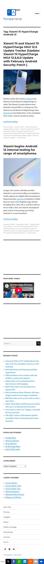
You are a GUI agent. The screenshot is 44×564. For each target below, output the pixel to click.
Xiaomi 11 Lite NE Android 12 (20, 228)
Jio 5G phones (11, 444)
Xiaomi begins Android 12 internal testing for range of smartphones (20, 149)
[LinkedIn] (25, 561)
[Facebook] (14, 561)
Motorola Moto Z (12, 492)
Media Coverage (10, 527)
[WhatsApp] (19, 561)
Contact (6, 537)
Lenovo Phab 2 (11, 483)
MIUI (31, 127)
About (5, 522)
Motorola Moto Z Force (14, 494)
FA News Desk (8, 127)
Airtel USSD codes (12, 449)
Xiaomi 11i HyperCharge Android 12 (22, 231)
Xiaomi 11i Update (9, 137)
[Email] (36, 561)
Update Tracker (8, 129)
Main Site (7, 507)
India (27, 127)
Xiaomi (16, 129)
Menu (37, 13)
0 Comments (31, 233)
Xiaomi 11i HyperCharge (19, 131)
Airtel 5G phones (12, 441)
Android (33, 224)
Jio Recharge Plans (12, 446)
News (35, 127)
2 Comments (21, 137)
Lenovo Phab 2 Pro (13, 489)
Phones (6, 512)
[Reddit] (30, 561)
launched (29, 99)
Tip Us (5, 542)
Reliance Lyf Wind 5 (13, 497)
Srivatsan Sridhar (9, 224)
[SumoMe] (41, 561)
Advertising (8, 532)
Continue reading (10, 122)
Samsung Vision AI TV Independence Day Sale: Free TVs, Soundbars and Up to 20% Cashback (22, 364)
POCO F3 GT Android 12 (22, 226)
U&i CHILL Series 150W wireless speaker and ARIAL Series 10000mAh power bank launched (21, 418)
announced (21, 199)
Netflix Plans (10, 438)
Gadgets (6, 517)
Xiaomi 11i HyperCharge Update (15, 135)
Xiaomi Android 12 (19, 233)
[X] (8, 561)
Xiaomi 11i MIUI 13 (32, 135)
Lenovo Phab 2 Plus (13, 486)
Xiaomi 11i (29, 129)
